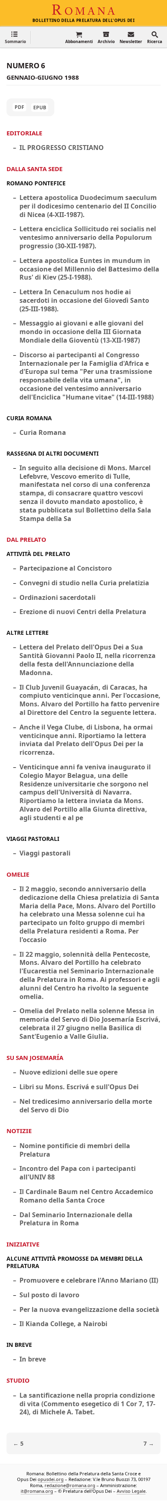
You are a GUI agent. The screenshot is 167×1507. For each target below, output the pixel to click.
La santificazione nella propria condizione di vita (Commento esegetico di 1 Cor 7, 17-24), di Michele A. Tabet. (87, 1404)
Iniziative (22, 1244)
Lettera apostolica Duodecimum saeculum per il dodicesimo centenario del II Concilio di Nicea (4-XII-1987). (88, 206)
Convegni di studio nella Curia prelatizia (84, 582)
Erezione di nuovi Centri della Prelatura (82, 611)
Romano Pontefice (36, 183)
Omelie (17, 874)
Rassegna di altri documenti (52, 453)
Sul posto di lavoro (49, 1294)
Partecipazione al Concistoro (65, 568)
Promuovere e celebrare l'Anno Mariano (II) (88, 1280)
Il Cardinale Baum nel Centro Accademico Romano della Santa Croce (86, 1196)
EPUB (39, 107)
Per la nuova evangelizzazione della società (89, 1309)
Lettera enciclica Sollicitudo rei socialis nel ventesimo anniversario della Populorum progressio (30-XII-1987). (87, 237)
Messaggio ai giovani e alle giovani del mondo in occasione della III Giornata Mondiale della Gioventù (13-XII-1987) (81, 332)
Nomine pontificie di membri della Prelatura (74, 1150)
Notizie (19, 1131)
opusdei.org (51, 1479)
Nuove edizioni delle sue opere (68, 1072)
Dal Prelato (26, 539)
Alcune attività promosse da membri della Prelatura (74, 1262)
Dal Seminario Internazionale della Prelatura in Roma (76, 1219)
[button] (15, 37)
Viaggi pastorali (32, 839)
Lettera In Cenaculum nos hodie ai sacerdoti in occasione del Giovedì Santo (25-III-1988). (84, 300)
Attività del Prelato (38, 554)
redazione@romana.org (70, 1485)
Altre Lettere (27, 632)
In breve (19, 1344)
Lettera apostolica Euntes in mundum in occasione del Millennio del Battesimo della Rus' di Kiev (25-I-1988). (89, 269)
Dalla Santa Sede (34, 169)
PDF (19, 107)
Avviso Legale (131, 1491)
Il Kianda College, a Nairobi (63, 1323)
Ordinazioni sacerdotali (57, 597)
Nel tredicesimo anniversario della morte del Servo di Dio (85, 1105)
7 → (148, 1443)
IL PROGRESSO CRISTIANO (61, 147)
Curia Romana (29, 418)
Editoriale (24, 133)
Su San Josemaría (34, 1057)
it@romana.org (37, 1491)
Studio (18, 1380)
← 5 (18, 1443)
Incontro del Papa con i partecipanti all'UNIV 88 (77, 1172)
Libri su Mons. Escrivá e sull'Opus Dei (79, 1086)
